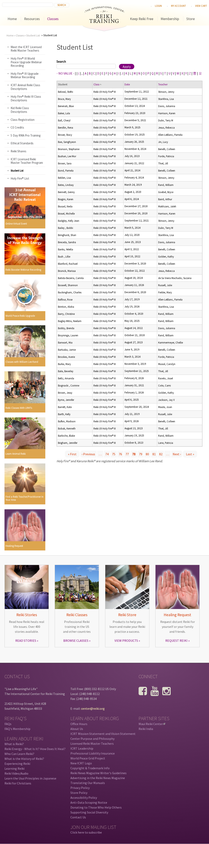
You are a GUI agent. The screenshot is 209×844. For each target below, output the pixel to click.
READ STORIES (25, 640)
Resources (32, 19)
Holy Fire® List (20, 178)
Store (190, 19)
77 (127, 454)
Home (12, 19)
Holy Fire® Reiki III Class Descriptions (26, 98)
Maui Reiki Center (152, 724)
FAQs (7, 724)
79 (140, 454)
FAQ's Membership (17, 729)
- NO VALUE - (65, 73)
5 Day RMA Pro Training (26, 135)
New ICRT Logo (81, 763)
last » (190, 454)
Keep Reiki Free (141, 19)
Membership (170, 19)
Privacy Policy (80, 788)
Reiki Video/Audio (16, 773)
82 (160, 454)
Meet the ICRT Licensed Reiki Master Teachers (26, 49)
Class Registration (22, 120)
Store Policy (78, 793)
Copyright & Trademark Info (90, 768)
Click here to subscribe (86, 832)
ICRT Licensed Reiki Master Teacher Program (27, 161)
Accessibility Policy (83, 797)
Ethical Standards (22, 143)
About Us (76, 729)
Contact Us (78, 817)
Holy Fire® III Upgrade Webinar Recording (25, 75)
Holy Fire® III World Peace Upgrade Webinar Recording (26, 62)
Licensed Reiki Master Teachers (92, 743)
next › (177, 454)
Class (96, 84)
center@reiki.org (93, 708)
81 (154, 454)
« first (72, 454)
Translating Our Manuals (87, 783)
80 (147, 454)
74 (107, 454)
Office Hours (78, 724)
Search (61, 61)
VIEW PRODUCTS (126, 640)
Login (158, 5)
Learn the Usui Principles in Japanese (30, 778)
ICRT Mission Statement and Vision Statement (103, 734)
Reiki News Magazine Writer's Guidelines (98, 773)
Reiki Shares (18, 151)
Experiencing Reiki (17, 764)
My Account (178, 5)
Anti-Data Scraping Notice (88, 802)
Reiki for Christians (17, 783)
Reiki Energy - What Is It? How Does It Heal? (35, 749)
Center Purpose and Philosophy (92, 739)
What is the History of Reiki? (24, 759)
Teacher (163, 84)
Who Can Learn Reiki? (19, 754)
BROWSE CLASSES (75, 640)
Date (127, 84)
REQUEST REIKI (176, 640)
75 (113, 454)
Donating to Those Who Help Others (96, 807)
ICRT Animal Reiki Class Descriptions (25, 87)
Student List (33, 35)
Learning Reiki (14, 768)
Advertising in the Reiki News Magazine (97, 778)
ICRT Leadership (81, 748)
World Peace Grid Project (87, 758)
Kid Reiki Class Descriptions (20, 110)
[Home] (104, 21)
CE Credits (17, 127)
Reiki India (146, 729)
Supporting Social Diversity (89, 812)
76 (120, 454)
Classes (53, 19)
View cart (201, 5)
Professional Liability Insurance (92, 753)
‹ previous (88, 454)
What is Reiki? (14, 744)
